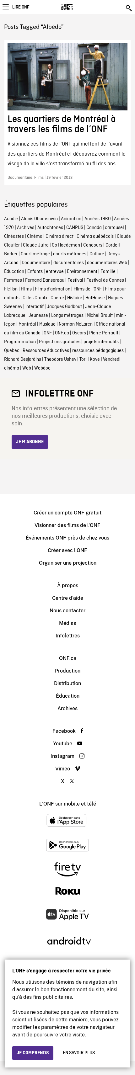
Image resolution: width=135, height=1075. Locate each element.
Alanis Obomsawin (39, 219)
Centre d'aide (67, 598)
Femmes (13, 280)
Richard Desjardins (22, 359)
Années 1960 (97, 219)
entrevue (55, 272)
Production (67, 671)
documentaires (68, 263)
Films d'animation (52, 289)
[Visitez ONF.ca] (78, 7)
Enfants (35, 272)
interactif (34, 307)
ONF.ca (62, 333)
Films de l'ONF (87, 289)
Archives (25, 228)
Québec (11, 351)
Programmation (20, 342)
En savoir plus (79, 1053)
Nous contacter (67, 611)
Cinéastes (14, 236)
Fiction (11, 289)
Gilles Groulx (35, 298)
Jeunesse (38, 315)
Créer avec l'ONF (67, 550)
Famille (108, 272)
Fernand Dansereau (44, 280)
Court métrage (35, 254)
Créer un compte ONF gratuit (67, 513)
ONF (48, 333)
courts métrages (69, 254)
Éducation (14, 272)
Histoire (74, 298)
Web (26, 368)
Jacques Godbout (64, 307)
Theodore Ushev (60, 359)
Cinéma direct (59, 236)
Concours (92, 245)
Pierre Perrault (103, 333)
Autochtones (50, 228)
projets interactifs (101, 342)
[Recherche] (129, 8)
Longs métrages (67, 315)
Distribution (67, 683)
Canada (94, 228)
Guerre (57, 298)
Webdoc (42, 368)
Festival (75, 280)
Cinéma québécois (95, 236)
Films (26, 289)
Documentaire (36, 263)
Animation (71, 219)
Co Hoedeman (66, 245)
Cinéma (34, 236)
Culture (96, 254)
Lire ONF (20, 7)
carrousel (114, 228)
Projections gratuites (59, 342)
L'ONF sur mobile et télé (67, 804)
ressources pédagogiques (98, 351)
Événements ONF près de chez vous (67, 538)
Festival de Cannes (105, 280)
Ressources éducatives (46, 351)
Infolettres (68, 636)
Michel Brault (100, 315)
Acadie (11, 219)
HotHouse (95, 298)
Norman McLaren (76, 324)
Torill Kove (89, 359)
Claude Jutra (36, 245)
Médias (67, 623)
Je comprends (33, 1053)
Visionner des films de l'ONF (67, 525)
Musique (47, 324)
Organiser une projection (67, 563)
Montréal (27, 324)
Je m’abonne (30, 441)
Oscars (79, 333)
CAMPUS (74, 228)
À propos (67, 585)
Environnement (82, 272)
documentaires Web (107, 263)
